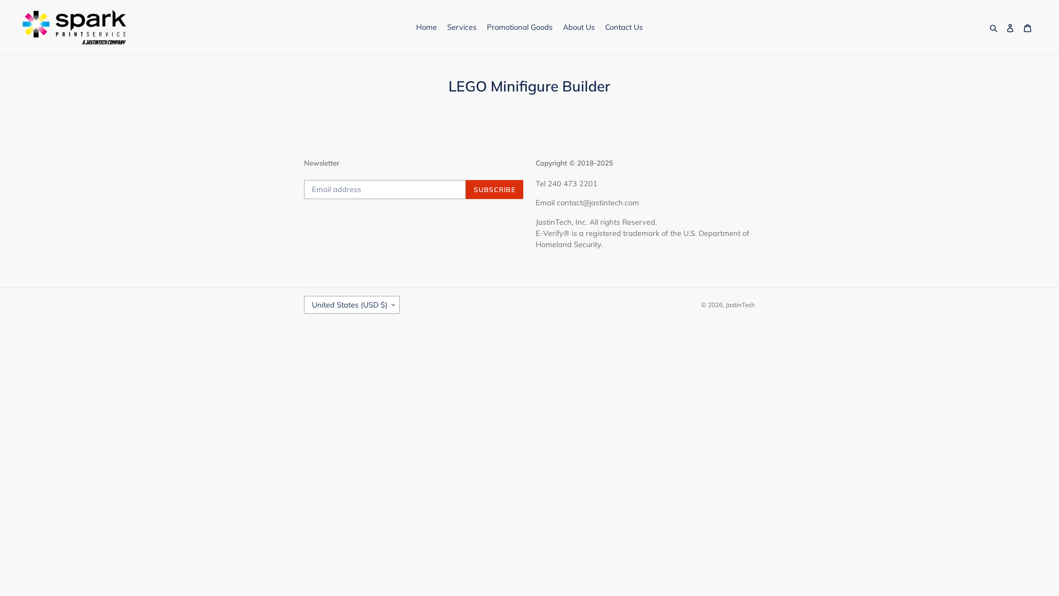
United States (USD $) (350, 305)
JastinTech (740, 305)
